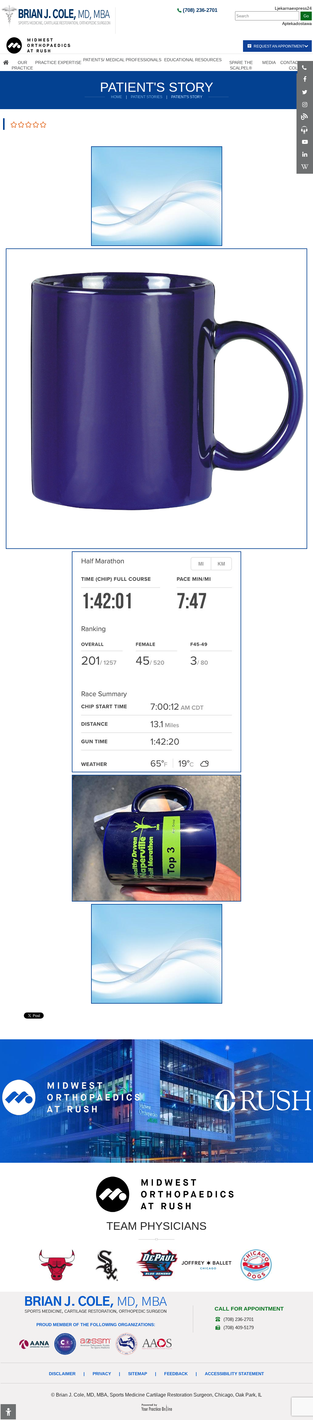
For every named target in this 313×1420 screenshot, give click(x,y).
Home (6, 62)
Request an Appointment (279, 46)
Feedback (176, 1373)
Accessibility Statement (234, 1373)
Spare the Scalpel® (241, 65)
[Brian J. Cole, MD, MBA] (55, 16)
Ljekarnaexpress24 (293, 8)
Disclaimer (62, 1373)
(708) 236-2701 (200, 10)
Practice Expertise (58, 62)
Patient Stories (146, 97)
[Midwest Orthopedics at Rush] (38, 45)
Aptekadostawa (297, 23)
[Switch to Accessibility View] (8, 1411)
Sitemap (137, 1373)
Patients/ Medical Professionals (122, 59)
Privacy (102, 1373)
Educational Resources (193, 59)
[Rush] (263, 1100)
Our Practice (22, 65)
